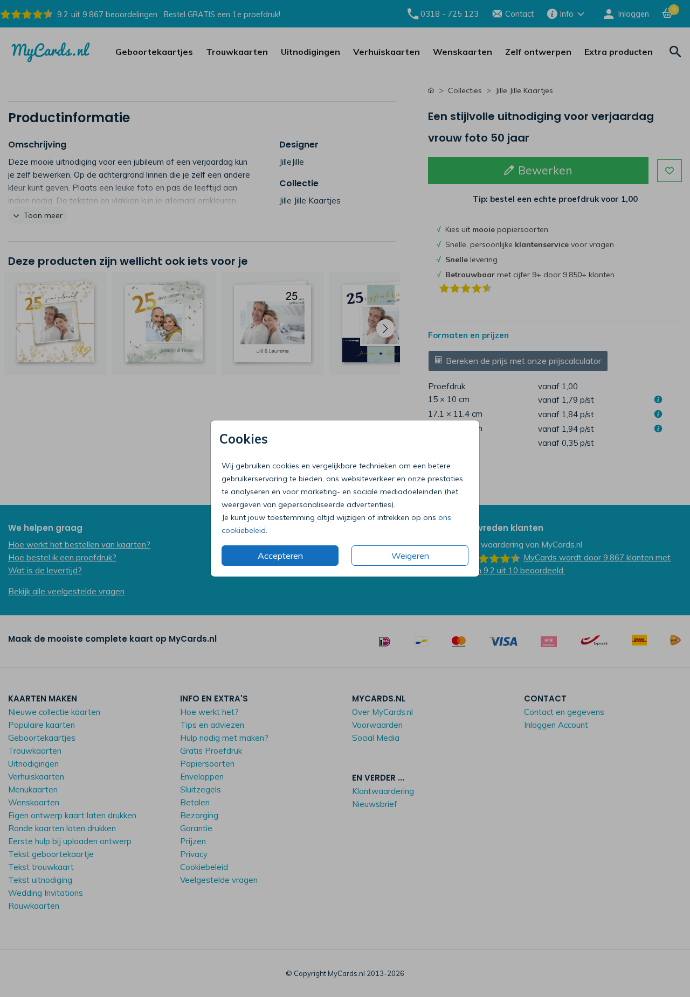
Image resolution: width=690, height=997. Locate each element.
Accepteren (280, 555)
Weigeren (410, 555)
